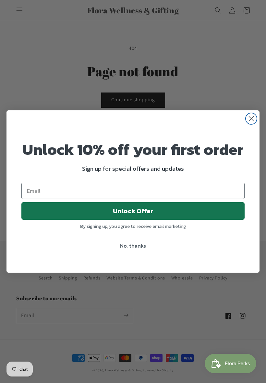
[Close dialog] (251, 118)
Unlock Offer (133, 211)
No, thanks (133, 246)
